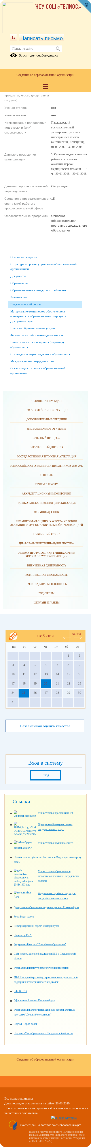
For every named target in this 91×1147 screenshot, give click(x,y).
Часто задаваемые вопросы (46, 584)
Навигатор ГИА (23, 935)
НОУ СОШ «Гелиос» (58, 7)
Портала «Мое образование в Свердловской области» (43, 1033)
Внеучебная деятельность (46, 565)
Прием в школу (46, 484)
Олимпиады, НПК (46, 512)
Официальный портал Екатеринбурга (34, 1000)
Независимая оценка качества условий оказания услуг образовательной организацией (46, 523)
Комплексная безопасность (46, 574)
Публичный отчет (46, 534)
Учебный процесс (46, 438)
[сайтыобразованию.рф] (84, 6)
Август (76, 633)
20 (45, 683)
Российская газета (24, 916)
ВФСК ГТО (20, 991)
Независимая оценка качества (45, 726)
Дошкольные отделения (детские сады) (47, 502)
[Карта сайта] (13, 37)
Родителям (46, 593)
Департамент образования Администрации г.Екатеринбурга (46, 907)
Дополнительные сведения (47, 419)
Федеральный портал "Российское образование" (40, 944)
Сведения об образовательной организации (45, 75)
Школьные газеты (46, 602)
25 (23, 692)
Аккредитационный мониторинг (46, 493)
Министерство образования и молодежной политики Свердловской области (58, 876)
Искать (58, 48)
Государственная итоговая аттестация (46, 456)
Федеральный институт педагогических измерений (41, 967)
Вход (45, 775)
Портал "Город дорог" (26, 1023)
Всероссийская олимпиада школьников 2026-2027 (46, 465)
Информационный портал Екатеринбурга (36, 925)
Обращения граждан (47, 400)
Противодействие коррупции (46, 410)
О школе (46, 475)
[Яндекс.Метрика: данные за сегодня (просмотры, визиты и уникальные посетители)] (64, 1118)
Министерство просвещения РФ (55, 812)
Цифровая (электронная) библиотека (46, 543)
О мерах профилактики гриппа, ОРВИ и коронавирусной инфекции (46, 554)
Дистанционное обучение (46, 428)
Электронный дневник (46, 447)
